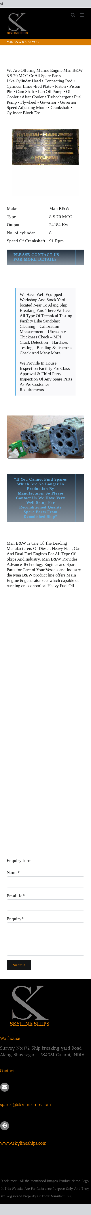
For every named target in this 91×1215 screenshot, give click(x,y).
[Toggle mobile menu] (82, 15)
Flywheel (28, 102)
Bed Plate (43, 86)
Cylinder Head (28, 80)
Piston (60, 86)
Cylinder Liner (19, 86)
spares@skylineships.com (25, 1104)
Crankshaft (60, 107)
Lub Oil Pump (50, 91)
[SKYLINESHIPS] (30, 984)
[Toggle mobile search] (73, 15)
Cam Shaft (25, 91)
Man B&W (16, 543)
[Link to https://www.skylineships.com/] (4, 1125)
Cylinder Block (20, 112)
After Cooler (33, 96)
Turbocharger (58, 96)
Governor (48, 102)
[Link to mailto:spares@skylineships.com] (4, 1087)
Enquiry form (19, 860)
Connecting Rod (58, 80)
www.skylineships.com (23, 1143)
